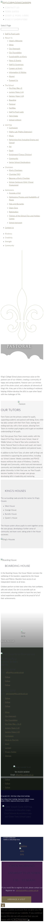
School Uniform (15, 120)
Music (11, 136)
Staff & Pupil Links (17, 15)
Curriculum (13, 128)
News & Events (15, 61)
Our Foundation (15, 53)
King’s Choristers (16, 19)
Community (13, 159)
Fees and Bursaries (16, 204)
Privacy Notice (22, 919)
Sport (11, 151)
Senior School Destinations (19, 162)
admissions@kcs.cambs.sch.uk (17, 694)
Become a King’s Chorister (19, 178)
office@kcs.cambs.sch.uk (15, 672)
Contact (12, 7)
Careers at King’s (15, 68)
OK (15, 919)
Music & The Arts (12, 740)
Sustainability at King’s (18, 57)
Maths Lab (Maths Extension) (20, 132)
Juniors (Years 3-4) (16, 92)
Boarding (12, 100)
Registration (13, 212)
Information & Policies (17, 72)
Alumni (12, 76)
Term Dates (12, 11)
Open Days (13, 208)
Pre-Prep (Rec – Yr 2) (13, 724)
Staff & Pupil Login (12, 34)
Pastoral (12, 104)
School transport (15, 223)
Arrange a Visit (15, 193)
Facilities (12, 108)
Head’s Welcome (15, 41)
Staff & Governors (16, 65)
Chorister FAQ (14, 174)
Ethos (11, 45)
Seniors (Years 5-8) (16, 96)
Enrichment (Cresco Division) (20, 155)
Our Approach (14, 49)
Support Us (13, 80)
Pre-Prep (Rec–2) (15, 88)
